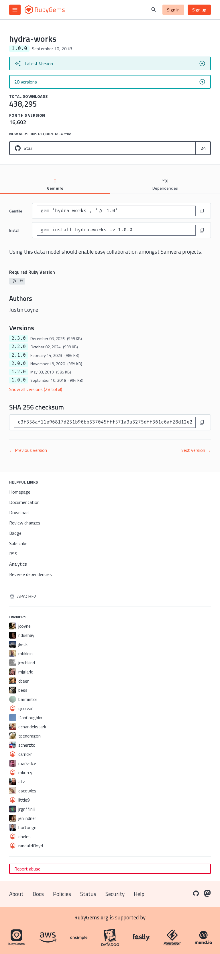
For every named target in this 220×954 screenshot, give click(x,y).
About (16, 894)
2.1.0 (18, 355)
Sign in (173, 9)
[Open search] (154, 10)
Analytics (18, 564)
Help (139, 894)
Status (88, 894)
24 (203, 148)
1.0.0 (18, 380)
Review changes (24, 522)
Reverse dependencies (30, 574)
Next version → (195, 450)
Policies (62, 894)
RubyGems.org (91, 917)
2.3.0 (18, 338)
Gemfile (15, 211)
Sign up (199, 9)
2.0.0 (18, 363)
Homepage (19, 491)
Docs (38, 894)
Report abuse (27, 868)
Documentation (24, 502)
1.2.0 (18, 372)
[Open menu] (15, 10)
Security (115, 894)
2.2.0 (18, 346)
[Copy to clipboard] (202, 211)
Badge (15, 533)
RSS (13, 553)
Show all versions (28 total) (35, 389)
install (14, 230)
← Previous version (28, 450)
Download (19, 512)
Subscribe (18, 543)
